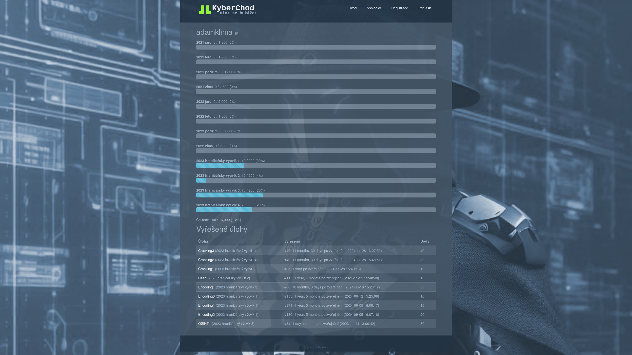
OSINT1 (205, 323)
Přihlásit (424, 7)
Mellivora (323, 347)
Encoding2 (207, 314)
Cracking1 (206, 268)
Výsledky (374, 7)
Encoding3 (207, 296)
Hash (202, 277)
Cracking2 (206, 259)
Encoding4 (207, 286)
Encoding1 (207, 305)
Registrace (399, 7)
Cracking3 (206, 250)
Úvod (353, 7)
